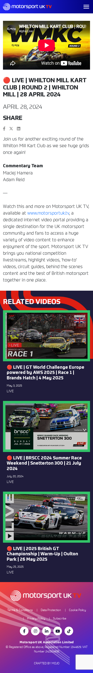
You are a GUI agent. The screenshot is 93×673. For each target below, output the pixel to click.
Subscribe (59, 618)
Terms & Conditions (20, 610)
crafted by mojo (46, 663)
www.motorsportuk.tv (48, 213)
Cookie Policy (77, 610)
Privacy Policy (36, 618)
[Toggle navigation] (86, 6)
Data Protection (51, 610)
